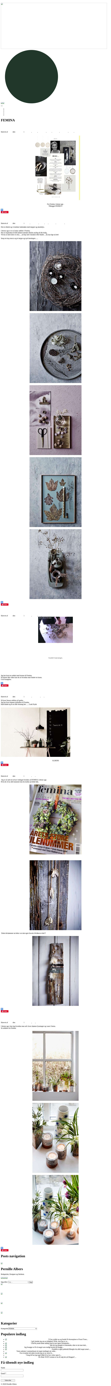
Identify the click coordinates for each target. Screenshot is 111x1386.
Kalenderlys (20, 1347)
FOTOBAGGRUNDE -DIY (16, 1355)
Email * (3, 1373)
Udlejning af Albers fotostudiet (38, 1345)
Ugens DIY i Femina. (16, 1017)
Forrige (3, 1261)
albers (10, 132)
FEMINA (56, 132)
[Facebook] (55, 210)
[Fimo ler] (9, 1353)
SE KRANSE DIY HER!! (10, 857)
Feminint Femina (25, 1343)
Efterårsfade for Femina (19, 218)
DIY (46, 223)
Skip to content (6, 2)
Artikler (34, 132)
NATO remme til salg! (30, 1357)
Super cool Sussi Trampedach (38, 1339)
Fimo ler (16, 1353)
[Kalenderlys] (10, 1347)
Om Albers (9, 113)
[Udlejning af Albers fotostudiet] (16, 1345)
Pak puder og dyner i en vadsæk (40, 1349)
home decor (64, 132)
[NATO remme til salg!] (13, 1357)
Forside (7, 109)
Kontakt (8, 115)
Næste (13, 1261)
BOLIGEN (42, 132)
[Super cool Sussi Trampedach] (16, 1339)
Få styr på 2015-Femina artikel (24, 691)
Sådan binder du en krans (20, 610)
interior (71, 132)
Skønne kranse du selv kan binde (25, 771)
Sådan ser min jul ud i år (19, 127)
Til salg (7, 111)
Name (3, 1368)
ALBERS (27, 132)
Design (49, 132)
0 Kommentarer (89, 132)
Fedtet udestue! (11, 1351)
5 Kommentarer (48, 776)
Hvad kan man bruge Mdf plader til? (18, 1341)
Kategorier (4, 1328)
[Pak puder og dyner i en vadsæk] (17, 1349)
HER (18, 1028)
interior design (79, 132)
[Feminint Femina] (12, 1343)
